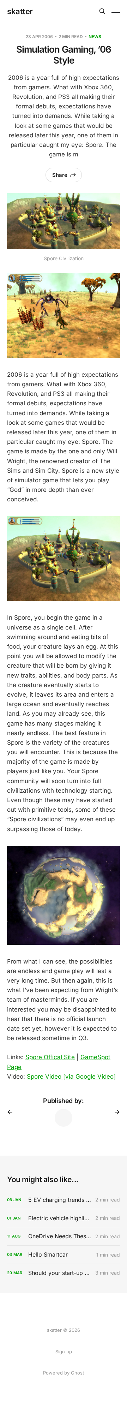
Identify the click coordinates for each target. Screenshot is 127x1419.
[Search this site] (102, 11)
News (95, 36)
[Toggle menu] (115, 11)
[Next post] (114, 1112)
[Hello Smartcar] (63, 1255)
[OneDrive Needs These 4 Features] (63, 1236)
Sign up (63, 1351)
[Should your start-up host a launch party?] (63, 1273)
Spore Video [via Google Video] (71, 1076)
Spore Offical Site (50, 1057)
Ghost (77, 1373)
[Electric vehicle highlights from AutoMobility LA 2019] (63, 1218)
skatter (20, 11)
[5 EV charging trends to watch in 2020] (63, 1200)
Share (59, 175)
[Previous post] (12, 1112)
